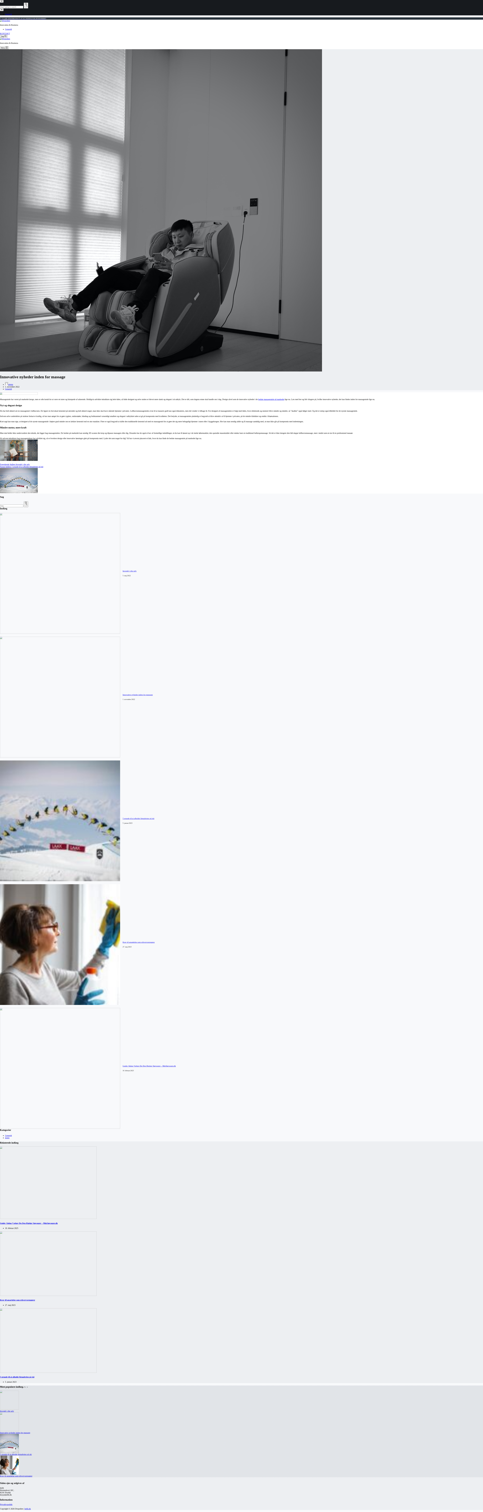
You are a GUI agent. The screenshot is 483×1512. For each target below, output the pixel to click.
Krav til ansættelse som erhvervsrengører (139, 942)
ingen (7, 1138)
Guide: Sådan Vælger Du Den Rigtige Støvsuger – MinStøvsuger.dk (149, 1066)
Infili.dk (28, 1509)
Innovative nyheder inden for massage (138, 695)
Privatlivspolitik (6, 1504)
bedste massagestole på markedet (271, 399)
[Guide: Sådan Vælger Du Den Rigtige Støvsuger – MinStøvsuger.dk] (60, 1128)
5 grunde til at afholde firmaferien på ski (138, 818)
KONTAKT (5, 33)
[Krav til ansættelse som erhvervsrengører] (60, 1004)
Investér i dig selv (130, 571)
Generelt (8, 29)
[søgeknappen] (26, 504)
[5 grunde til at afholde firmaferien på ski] (60, 880)
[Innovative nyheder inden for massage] (60, 757)
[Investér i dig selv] (60, 633)
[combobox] (11, 506)
